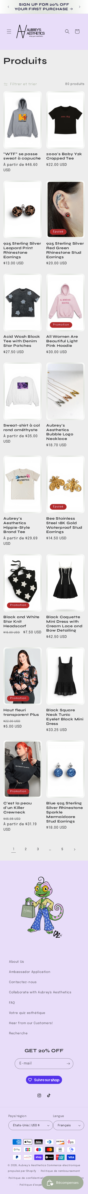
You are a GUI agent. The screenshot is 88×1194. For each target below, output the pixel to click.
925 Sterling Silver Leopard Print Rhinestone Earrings (22, 250)
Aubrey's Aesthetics (32, 1165)
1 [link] (13, 849)
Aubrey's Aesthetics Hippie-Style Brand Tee (16, 525)
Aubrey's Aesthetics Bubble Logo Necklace (59, 432)
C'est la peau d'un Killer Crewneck (17, 807)
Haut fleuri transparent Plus (21, 712)
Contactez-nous (23, 982)
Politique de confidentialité (28, 1178)
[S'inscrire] (68, 1063)
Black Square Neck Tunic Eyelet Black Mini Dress (64, 717)
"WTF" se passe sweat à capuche (22, 156)
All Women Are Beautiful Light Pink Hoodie (62, 341)
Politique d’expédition (35, 1185)
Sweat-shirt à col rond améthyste (21, 427)
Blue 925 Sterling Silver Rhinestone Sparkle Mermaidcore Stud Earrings (64, 812)
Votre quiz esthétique (27, 1013)
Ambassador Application (29, 972)
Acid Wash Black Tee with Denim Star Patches (21, 341)
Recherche (18, 1033)
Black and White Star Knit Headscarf (21, 621)
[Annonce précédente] (8, 7)
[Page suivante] (74, 849)
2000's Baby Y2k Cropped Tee (64, 156)
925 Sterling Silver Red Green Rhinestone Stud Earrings (65, 250)
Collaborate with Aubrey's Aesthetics (40, 992)
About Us (16, 961)
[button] (9, 31)
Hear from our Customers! (31, 1023)
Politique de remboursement (60, 1171)
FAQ (12, 1002)
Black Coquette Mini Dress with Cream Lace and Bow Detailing (64, 623)
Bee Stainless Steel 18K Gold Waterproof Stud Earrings (64, 525)
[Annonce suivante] (80, 7)
